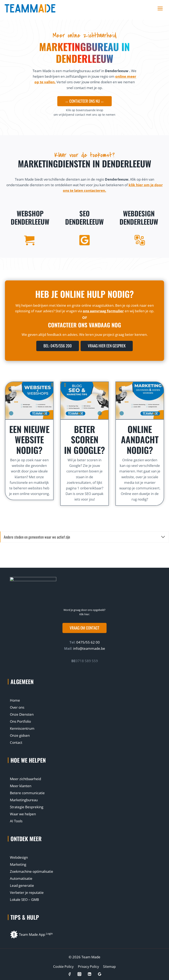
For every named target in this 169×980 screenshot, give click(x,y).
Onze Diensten (22, 714)
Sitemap (109, 966)
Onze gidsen (20, 735)
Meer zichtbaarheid (25, 778)
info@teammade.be (89, 648)
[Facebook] (69, 974)
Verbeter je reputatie (27, 892)
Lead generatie (22, 885)
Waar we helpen (23, 814)
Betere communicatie (27, 792)
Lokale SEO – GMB (24, 899)
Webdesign (19, 857)
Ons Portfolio (20, 721)
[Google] (99, 974)
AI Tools (16, 821)
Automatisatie (21, 878)
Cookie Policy (63, 966)
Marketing (18, 864)
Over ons (17, 707)
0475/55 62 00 (87, 642)
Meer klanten (20, 785)
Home (15, 700)
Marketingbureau (24, 800)
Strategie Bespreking (26, 807)
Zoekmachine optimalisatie (31, 871)
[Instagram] (79, 974)
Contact (16, 742)
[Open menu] (160, 8)
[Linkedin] (89, 974)
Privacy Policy (88, 966)
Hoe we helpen (28, 760)
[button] (84, 628)
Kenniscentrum (22, 728)
